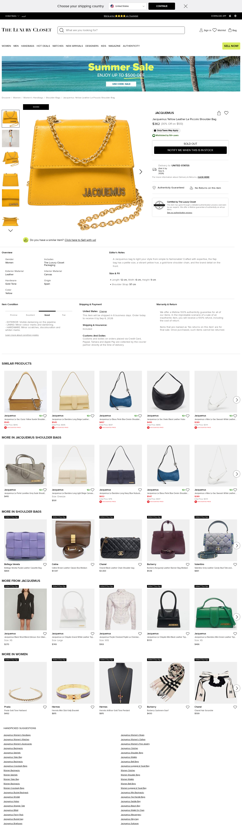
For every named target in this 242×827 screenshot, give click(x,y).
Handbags (27, 46)
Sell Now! (231, 46)
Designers (92, 46)
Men (16, 46)
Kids (103, 46)
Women (6, 46)
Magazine (114, 46)
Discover (6, 98)
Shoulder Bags (53, 98)
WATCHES (57, 46)
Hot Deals (43, 46)
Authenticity (131, 46)
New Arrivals (74, 46)
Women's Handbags (33, 98)
